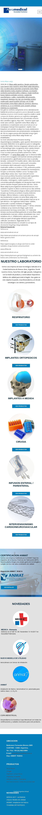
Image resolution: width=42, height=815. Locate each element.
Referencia (4, 229)
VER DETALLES (9, 587)
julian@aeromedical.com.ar (22, 753)
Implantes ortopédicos (14, 774)
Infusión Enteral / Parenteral (16, 779)
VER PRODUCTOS (21, 325)
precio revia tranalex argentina (19, 114)
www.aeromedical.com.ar (28, 125)
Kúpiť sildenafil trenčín (26, 174)
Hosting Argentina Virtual (21, 791)
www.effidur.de (6, 249)
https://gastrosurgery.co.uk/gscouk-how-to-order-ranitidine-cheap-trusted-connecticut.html (18, 245)
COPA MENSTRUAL (9, 715)
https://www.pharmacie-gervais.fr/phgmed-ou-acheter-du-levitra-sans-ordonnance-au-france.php (21, 256)
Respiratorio (10, 768)
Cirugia (8, 771)
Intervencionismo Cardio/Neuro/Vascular (20, 782)
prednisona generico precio (17, 112)
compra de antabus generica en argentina (15, 116)
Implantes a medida (13, 776)
